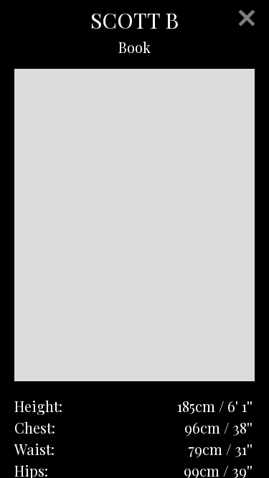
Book (134, 47)
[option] (134, 225)
